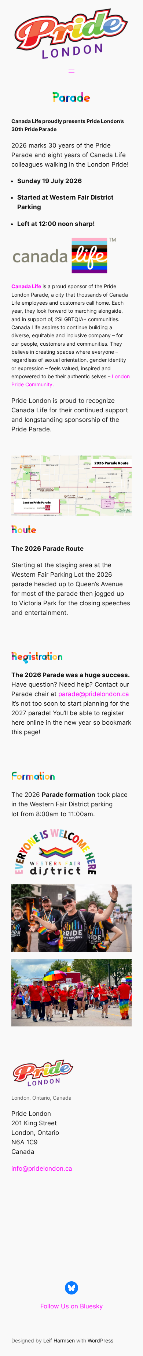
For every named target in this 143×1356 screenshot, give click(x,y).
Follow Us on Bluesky (71, 1306)
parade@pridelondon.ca (93, 694)
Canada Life (26, 286)
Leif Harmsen (59, 1340)
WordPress (100, 1340)
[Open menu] (71, 71)
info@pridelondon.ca (41, 1168)
